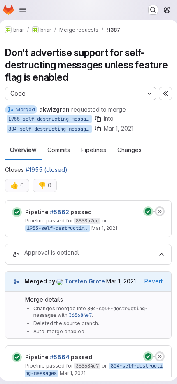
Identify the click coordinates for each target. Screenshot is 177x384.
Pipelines (93, 150)
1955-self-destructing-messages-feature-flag (50, 119)
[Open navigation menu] (22, 9)
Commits (58, 150)
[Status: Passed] (17, 212)
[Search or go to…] (153, 10)
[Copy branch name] (98, 119)
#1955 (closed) (47, 169)
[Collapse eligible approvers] (161, 254)
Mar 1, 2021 (118, 128)
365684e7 (80, 315)
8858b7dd (87, 221)
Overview (23, 150)
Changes (129, 150)
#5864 (60, 357)
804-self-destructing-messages (50, 129)
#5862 (59, 211)
